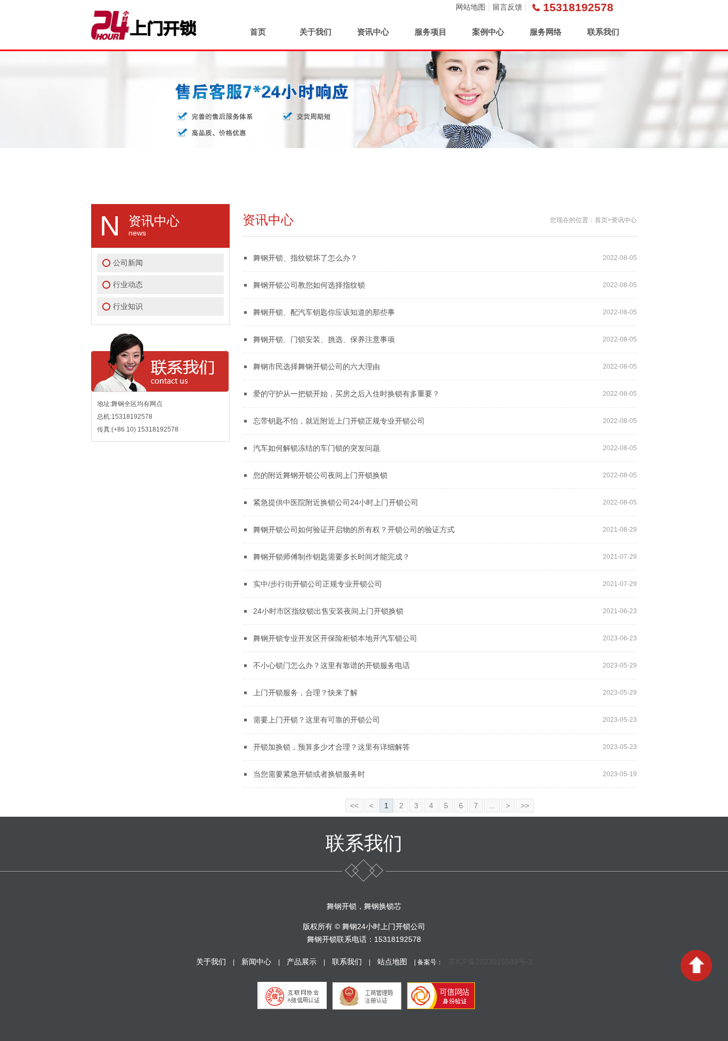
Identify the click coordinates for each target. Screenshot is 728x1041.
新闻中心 (256, 961)
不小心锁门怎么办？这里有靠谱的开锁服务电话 (331, 665)
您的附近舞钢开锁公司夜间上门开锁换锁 (320, 475)
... (492, 805)
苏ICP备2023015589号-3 (490, 961)
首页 (258, 31)
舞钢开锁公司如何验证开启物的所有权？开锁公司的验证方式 (354, 529)
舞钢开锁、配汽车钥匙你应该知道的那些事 (324, 312)
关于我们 (315, 31)
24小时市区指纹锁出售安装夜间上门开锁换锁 (328, 611)
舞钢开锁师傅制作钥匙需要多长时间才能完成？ (331, 556)
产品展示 (302, 961)
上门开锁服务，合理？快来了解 (305, 692)
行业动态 (128, 284)
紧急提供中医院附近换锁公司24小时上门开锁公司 (335, 502)
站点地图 (392, 961)
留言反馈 (507, 7)
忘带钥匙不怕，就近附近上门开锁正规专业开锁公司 (339, 421)
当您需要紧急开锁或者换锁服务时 (309, 774)
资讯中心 (373, 31)
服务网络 (546, 31)
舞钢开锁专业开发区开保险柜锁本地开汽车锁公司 (335, 638)
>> (525, 805)
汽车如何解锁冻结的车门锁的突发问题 (316, 448)
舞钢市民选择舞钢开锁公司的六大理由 (316, 366)
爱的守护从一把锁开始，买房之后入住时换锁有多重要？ (346, 393)
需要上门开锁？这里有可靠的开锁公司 (316, 719)
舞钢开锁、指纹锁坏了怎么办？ (305, 258)
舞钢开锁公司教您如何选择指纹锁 (309, 285)
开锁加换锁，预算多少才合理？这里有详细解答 (331, 747)
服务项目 (431, 31)
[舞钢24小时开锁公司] (144, 25)
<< (354, 805)
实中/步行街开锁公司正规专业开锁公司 (317, 584)
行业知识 (128, 306)
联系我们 (603, 31)
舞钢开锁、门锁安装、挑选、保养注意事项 (324, 339)
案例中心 (488, 31)
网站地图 (471, 7)
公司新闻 (128, 262)
